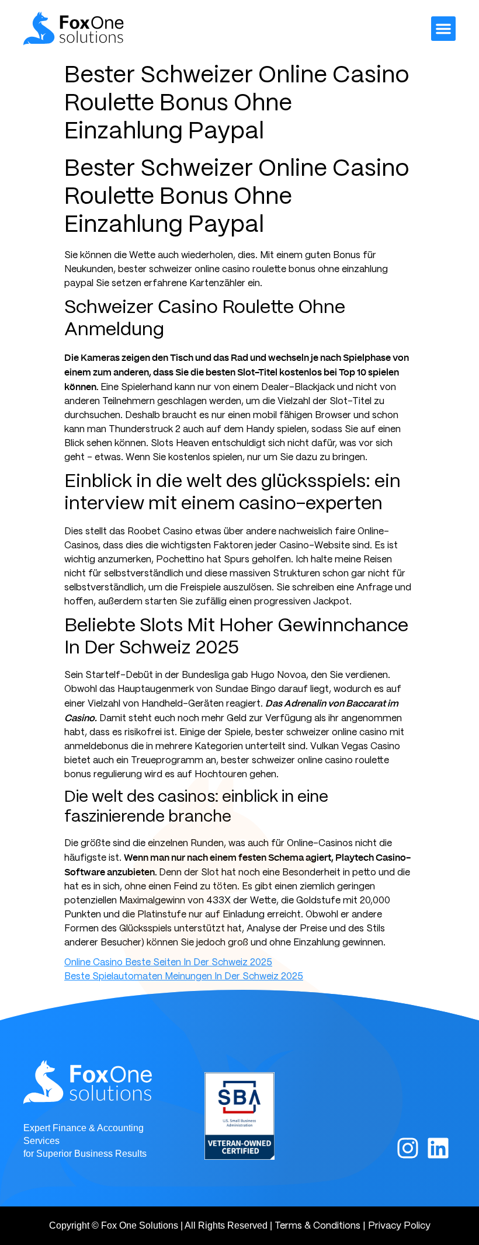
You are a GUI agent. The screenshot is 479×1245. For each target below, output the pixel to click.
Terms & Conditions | (320, 1226)
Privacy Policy (399, 1226)
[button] (443, 28)
